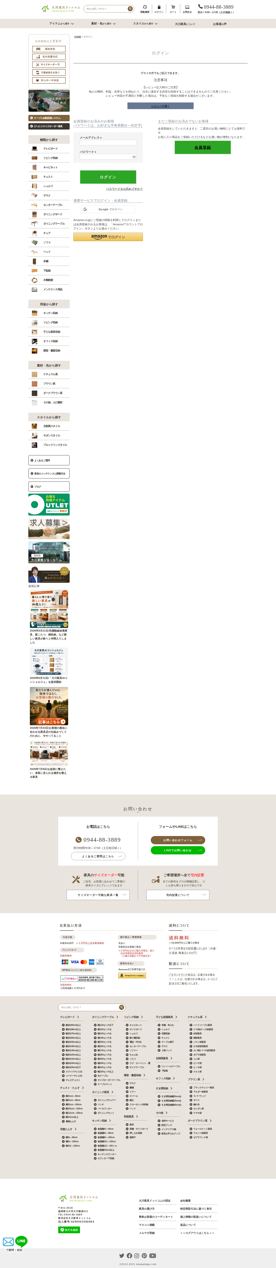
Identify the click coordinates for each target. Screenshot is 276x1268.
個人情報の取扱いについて (196, 1216)
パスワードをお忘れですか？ (124, 188)
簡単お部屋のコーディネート (156, 1216)
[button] (108, 237)
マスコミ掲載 (147, 1224)
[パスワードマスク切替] (133, 156)
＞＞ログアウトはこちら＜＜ (197, 1232)
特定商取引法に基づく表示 (196, 1208)
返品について (188, 1224)
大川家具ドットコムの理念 (154, 1200)
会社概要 (185, 1200)
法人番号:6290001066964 (76, 1221)
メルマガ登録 (147, 1232)
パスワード (88, 151)
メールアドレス (91, 137)
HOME (77, 36)
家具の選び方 (147, 1208)
